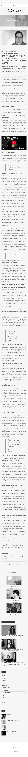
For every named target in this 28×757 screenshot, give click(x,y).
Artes (3, 675)
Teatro (3, 702)
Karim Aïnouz (14, 614)
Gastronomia (5, 687)
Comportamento (6, 683)
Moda (3, 695)
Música (3, 697)
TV (2, 704)
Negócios (4, 700)
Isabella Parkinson (14, 600)
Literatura (4, 690)
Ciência (3, 678)
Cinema (14, 17)
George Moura (14, 586)
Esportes (4, 685)
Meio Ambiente (5, 692)
